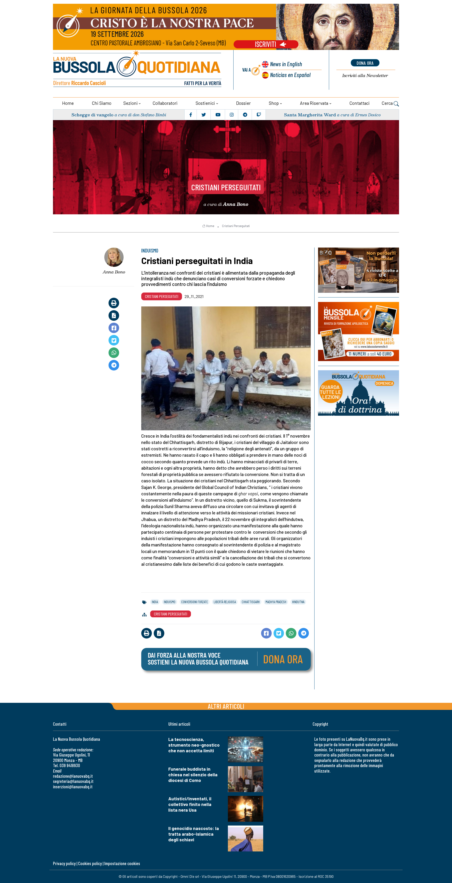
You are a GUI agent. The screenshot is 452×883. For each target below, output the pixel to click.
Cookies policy (90, 863)
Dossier (243, 103)
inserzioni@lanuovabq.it (73, 786)
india (155, 602)
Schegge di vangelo (92, 114)
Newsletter (365, 75)
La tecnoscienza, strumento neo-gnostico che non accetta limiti (194, 745)
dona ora (365, 63)
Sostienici (205, 103)
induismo (169, 602)
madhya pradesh (276, 602)
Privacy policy (64, 863)
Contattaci (359, 103)
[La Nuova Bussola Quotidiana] (137, 70)
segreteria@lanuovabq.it (73, 781)
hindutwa (298, 602)
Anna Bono (114, 272)
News (286, 63)
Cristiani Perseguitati (226, 187)
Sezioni (130, 103)
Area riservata (314, 103)
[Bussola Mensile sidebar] (358, 331)
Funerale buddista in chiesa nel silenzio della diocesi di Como (193, 774)
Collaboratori (165, 103)
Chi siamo (101, 103)
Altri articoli (226, 706)
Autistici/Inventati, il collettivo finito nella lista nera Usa (189, 804)
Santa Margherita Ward (310, 114)
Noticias (290, 74)
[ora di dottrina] (358, 393)
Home (68, 103)
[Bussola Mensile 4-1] (358, 270)
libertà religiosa (225, 602)
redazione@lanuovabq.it (73, 776)
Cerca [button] (388, 103)
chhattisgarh (251, 602)
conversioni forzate (194, 602)
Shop (274, 103)
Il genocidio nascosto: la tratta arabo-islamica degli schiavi (193, 834)
